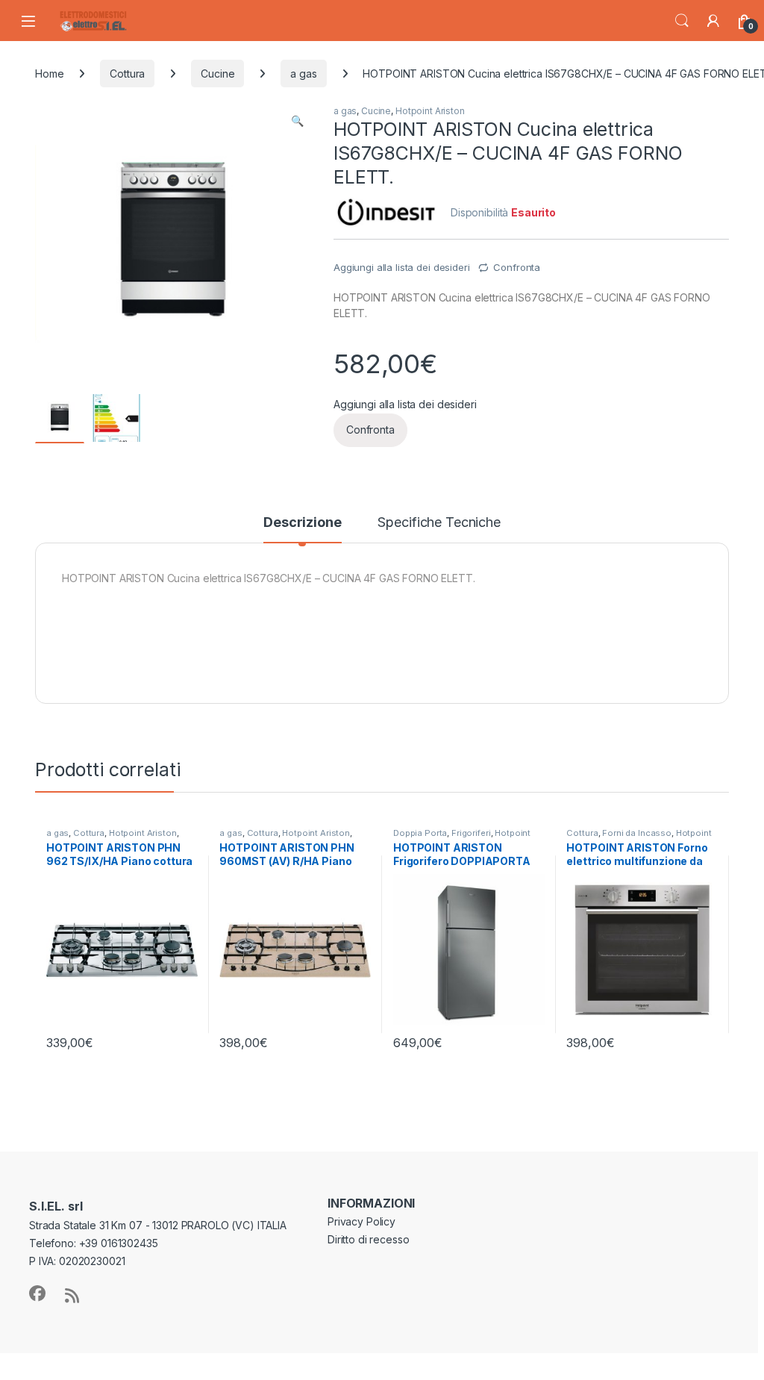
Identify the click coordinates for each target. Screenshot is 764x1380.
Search (682, 21)
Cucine (217, 73)
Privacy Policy (361, 1221)
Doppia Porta (420, 833)
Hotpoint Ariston (430, 110)
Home (49, 73)
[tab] (302, 529)
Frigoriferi (470, 833)
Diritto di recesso (368, 1239)
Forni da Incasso (636, 833)
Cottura (127, 73)
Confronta (516, 267)
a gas (303, 73)
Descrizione (302, 523)
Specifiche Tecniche (439, 523)
